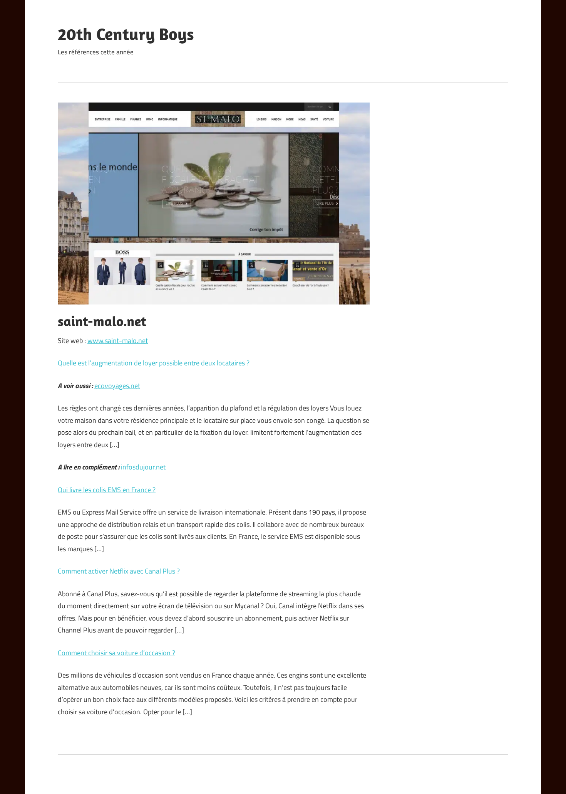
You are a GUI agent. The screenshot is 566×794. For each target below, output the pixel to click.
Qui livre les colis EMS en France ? (107, 489)
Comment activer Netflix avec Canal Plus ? (119, 571)
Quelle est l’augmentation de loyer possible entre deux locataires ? (154, 363)
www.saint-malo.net (117, 340)
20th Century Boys (126, 34)
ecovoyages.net (117, 385)
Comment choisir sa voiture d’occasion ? (116, 653)
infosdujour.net (143, 467)
